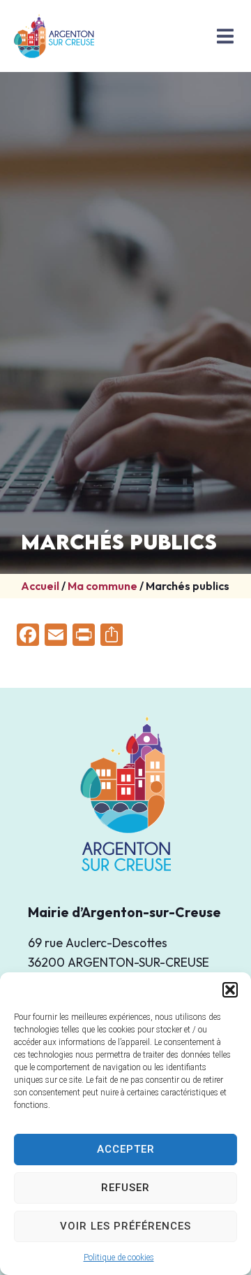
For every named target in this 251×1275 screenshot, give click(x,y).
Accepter (126, 1149)
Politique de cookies (119, 1257)
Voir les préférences (125, 1226)
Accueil (40, 586)
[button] (230, 990)
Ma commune (102, 586)
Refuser (125, 1187)
